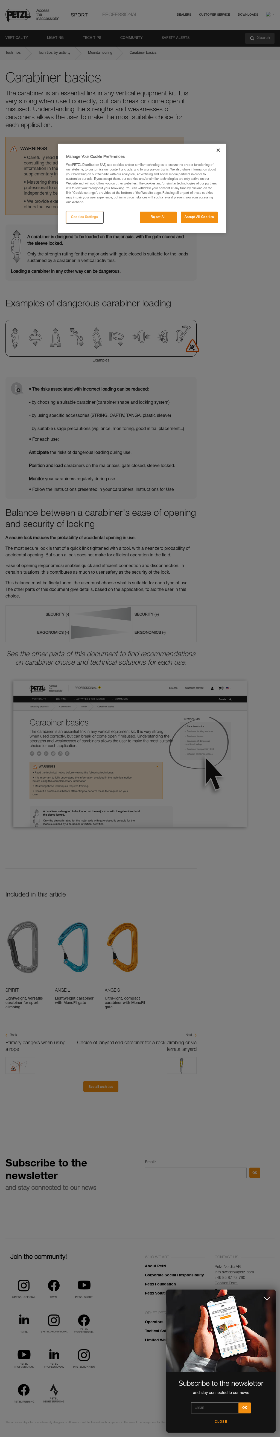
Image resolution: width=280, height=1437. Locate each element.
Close (221, 1422)
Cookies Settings (84, 217)
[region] (142, 188)
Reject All (158, 217)
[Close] (218, 150)
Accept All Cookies (199, 217)
